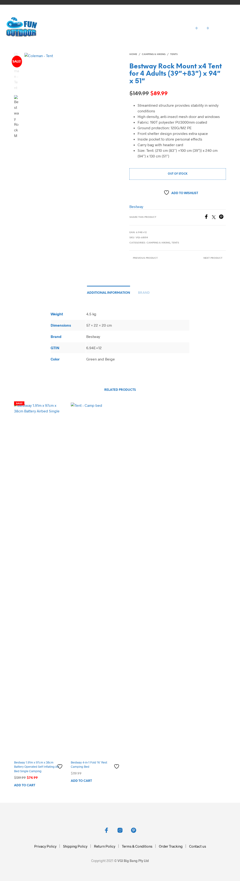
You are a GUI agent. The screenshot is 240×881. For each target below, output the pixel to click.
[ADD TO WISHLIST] (60, 764)
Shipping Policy (75, 846)
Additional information (108, 292)
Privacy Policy (45, 846)
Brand (144, 292)
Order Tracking (171, 846)
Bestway (136, 206)
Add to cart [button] (24, 785)
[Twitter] (215, 217)
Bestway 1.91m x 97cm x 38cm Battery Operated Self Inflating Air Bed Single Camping (36, 766)
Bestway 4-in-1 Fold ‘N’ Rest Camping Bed (89, 764)
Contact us (197, 846)
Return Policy (104, 846)
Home (133, 54)
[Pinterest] (222, 217)
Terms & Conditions (137, 846)
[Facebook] (208, 217)
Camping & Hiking (153, 54)
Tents (174, 54)
